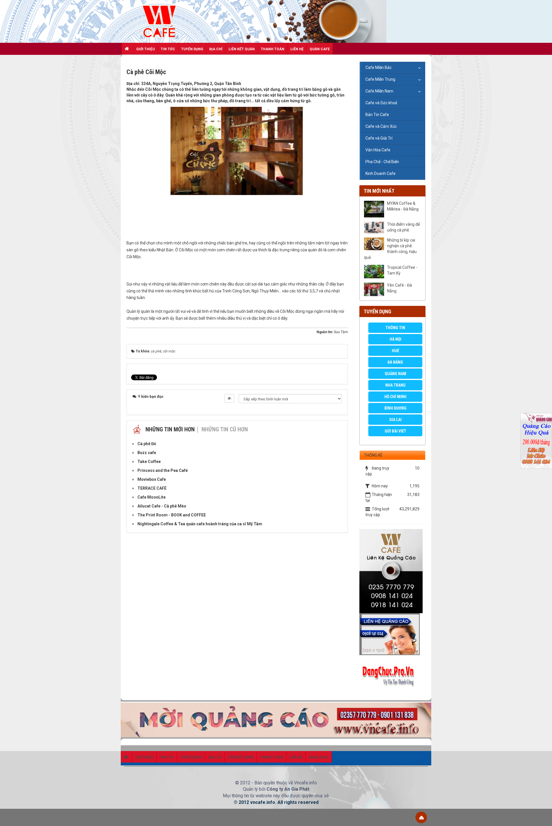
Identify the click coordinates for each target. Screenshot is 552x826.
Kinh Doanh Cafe (380, 173)
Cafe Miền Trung (380, 79)
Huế (395, 350)
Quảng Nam (395, 373)
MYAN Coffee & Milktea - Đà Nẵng (403, 206)
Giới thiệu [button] (145, 49)
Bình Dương (395, 408)
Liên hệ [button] (297, 49)
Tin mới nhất (379, 191)
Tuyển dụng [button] (192, 49)
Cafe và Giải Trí (378, 138)
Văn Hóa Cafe (377, 150)
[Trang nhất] (127, 48)
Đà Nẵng (395, 362)
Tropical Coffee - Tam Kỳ (402, 270)
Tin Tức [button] (168, 49)
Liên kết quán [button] (242, 49)
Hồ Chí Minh (395, 396)
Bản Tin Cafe (377, 114)
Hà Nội (395, 339)
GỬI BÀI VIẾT (395, 431)
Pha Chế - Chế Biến (382, 161)
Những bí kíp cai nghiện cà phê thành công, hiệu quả (390, 249)
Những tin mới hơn (170, 429)
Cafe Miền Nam (379, 91)
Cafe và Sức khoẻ (381, 103)
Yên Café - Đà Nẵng (399, 288)
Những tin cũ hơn (225, 429)
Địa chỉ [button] (216, 49)
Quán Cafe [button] (320, 49)
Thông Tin (395, 327)
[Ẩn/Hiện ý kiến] (229, 398)
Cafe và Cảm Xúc (381, 126)
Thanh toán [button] (272, 49)
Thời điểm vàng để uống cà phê (403, 227)
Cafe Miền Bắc (378, 67)
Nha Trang (395, 385)
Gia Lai (395, 419)
